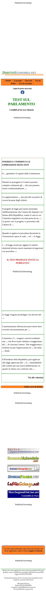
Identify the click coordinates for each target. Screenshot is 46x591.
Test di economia (25, 83)
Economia (18, 81)
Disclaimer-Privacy (23, 583)
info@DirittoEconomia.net (27, 587)
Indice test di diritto (33, 387)
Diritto (8, 81)
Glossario (28, 81)
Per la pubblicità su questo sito (23, 589)
